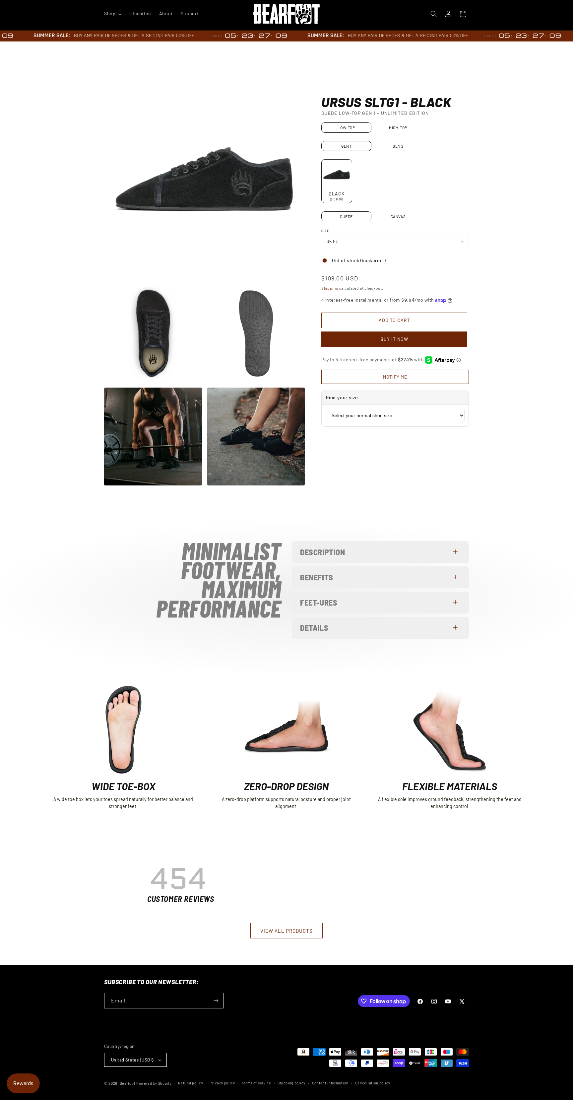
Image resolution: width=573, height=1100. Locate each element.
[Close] (361, 504)
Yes (287, 556)
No (286, 578)
